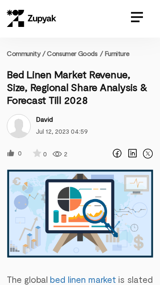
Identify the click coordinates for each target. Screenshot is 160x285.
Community (26, 53)
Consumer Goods (72, 53)
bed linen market (83, 279)
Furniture (117, 53)
